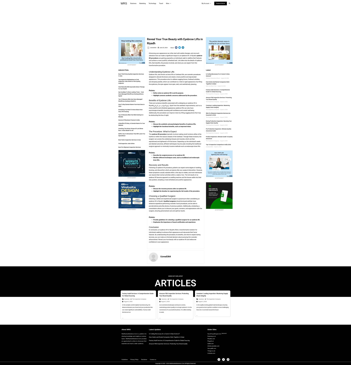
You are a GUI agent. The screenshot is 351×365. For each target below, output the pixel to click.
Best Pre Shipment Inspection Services (129, 147)
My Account (205, 3)
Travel (161, 3)
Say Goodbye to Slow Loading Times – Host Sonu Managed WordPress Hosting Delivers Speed (131, 94)
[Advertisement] (175, 20)
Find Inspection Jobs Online (126, 143)
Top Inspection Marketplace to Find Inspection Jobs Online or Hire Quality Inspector (129, 81)
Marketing (142, 3)
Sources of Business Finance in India (129, 120)
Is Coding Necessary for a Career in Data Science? (164, 334)
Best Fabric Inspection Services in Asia (129, 140)
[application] (170, 3)
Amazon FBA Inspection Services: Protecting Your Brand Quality (168, 344)
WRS (124, 3)
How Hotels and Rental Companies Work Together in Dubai (166, 337)
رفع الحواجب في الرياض (161, 105)
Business (133, 3)
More (167, 3)
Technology (152, 3)
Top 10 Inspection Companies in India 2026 (218, 144)
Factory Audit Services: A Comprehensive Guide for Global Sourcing (169, 340)
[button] (220, 3)
